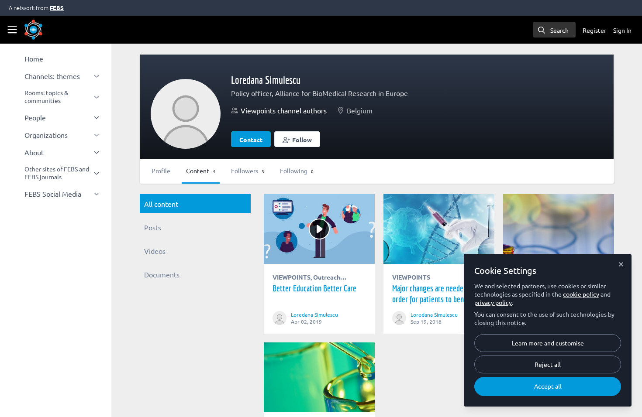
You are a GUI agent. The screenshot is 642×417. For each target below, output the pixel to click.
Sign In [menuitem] (622, 30)
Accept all (548, 386)
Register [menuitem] (594, 30)
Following (297, 170)
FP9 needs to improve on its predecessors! (558, 229)
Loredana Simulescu (314, 314)
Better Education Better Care (319, 229)
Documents (161, 274)
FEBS (57, 7)
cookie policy (581, 294)
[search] (554, 30)
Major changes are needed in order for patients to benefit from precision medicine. (438, 229)
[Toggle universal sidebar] (12, 29)
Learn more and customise (548, 343)
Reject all (548, 364)
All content (161, 203)
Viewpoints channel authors (284, 110)
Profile (161, 170)
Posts (152, 227)
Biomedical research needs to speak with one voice (319, 377)
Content (200, 170)
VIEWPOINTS (292, 277)
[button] (297, 139)
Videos (155, 250)
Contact (250, 140)
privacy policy (493, 302)
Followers (247, 170)
